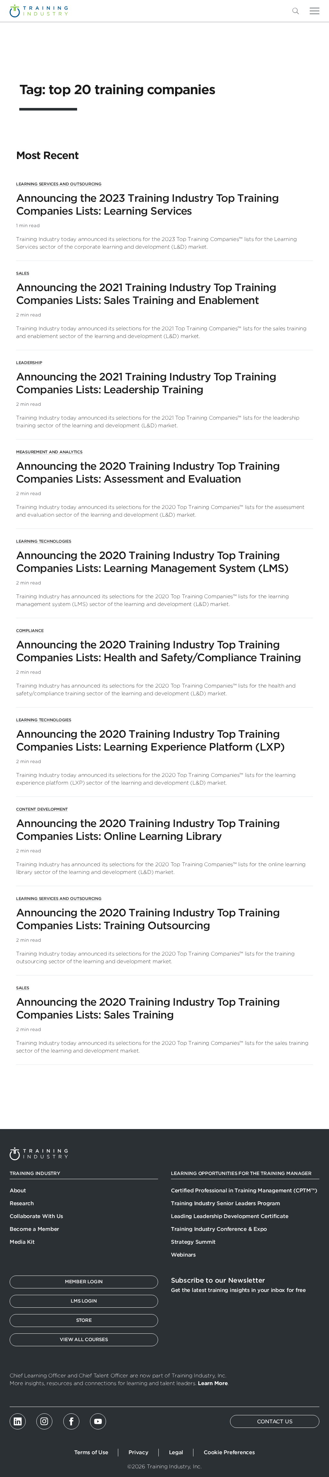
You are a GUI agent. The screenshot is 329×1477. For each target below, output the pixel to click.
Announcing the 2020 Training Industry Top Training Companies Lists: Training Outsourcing (148, 919)
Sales (22, 273)
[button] (306, 11)
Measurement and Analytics (49, 451)
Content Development (42, 809)
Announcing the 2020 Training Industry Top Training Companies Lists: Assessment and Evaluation (148, 472)
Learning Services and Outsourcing (59, 184)
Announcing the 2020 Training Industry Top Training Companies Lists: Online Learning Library (148, 829)
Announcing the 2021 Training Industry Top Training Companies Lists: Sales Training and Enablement (146, 294)
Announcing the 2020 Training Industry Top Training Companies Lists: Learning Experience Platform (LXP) (150, 740)
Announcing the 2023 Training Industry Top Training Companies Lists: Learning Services (147, 204)
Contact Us (275, 1422)
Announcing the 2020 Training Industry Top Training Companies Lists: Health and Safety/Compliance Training (158, 651)
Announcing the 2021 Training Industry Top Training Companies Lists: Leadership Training (146, 383)
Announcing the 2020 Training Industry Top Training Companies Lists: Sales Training (148, 1008)
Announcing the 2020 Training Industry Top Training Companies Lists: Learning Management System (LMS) (152, 561)
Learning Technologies (43, 541)
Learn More (212, 1383)
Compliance (29, 630)
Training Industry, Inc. (39, 10)
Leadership (29, 362)
